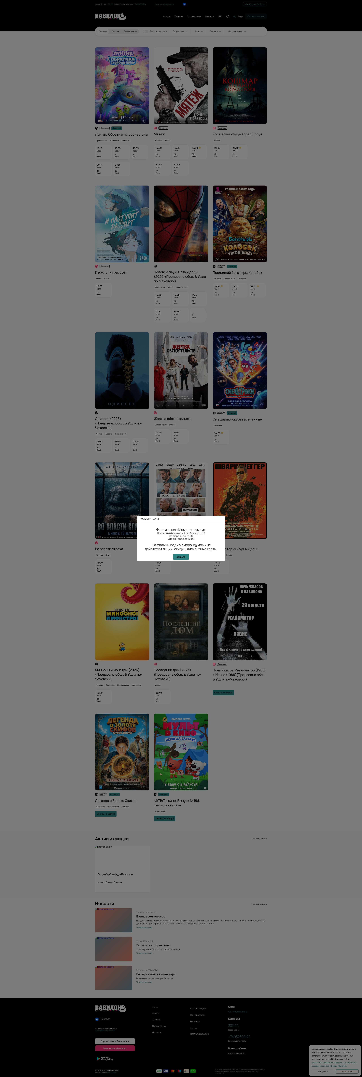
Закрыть (181, 556)
